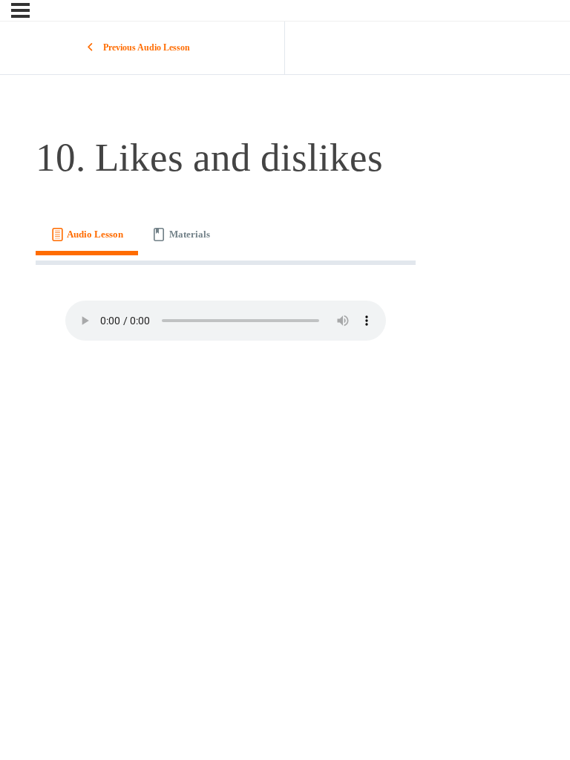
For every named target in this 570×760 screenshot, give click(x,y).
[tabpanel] (226, 320)
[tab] (87, 234)
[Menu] (20, 10)
